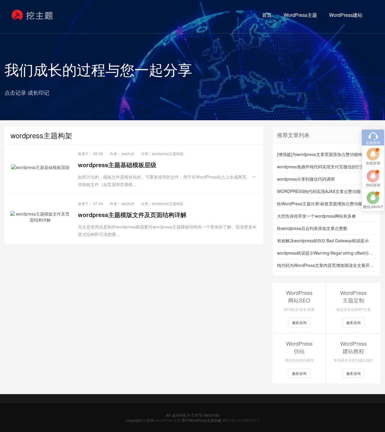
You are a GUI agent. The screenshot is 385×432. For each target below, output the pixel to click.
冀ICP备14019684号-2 (240, 420)
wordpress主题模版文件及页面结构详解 (132, 214)
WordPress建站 (345, 14)
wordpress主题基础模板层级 (117, 164)
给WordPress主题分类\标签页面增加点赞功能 (319, 204)
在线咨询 (373, 162)
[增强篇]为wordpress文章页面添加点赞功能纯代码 (324, 154)
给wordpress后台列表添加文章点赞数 (312, 228)
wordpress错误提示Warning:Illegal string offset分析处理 (326, 253)
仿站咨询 (373, 184)
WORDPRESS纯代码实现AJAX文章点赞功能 (319, 191)
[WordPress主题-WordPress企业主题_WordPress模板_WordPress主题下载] (33, 15)
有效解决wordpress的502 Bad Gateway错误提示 (323, 240)
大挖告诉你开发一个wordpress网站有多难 (316, 216)
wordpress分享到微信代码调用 (306, 179)
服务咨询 (299, 322)
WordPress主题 (300, 14)
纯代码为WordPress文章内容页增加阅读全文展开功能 (326, 265)
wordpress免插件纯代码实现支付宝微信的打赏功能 (325, 167)
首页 (267, 14)
